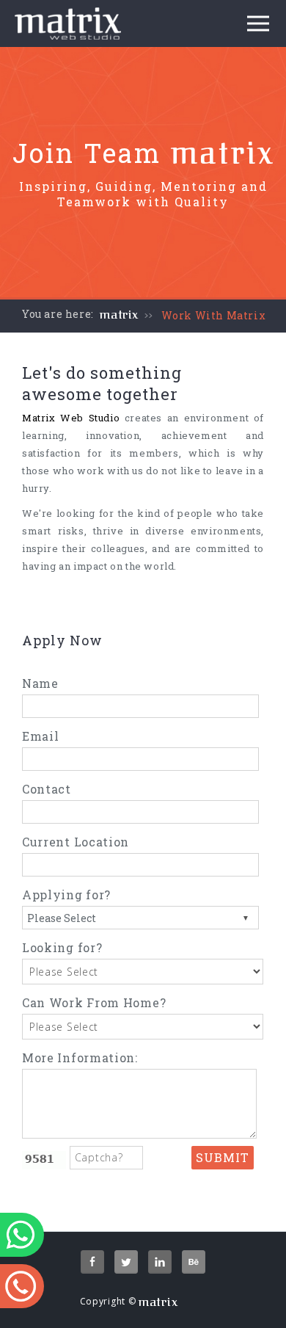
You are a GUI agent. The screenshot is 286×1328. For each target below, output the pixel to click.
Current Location (75, 841)
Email (40, 736)
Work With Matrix (213, 315)
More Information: (80, 1057)
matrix (119, 315)
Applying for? (66, 894)
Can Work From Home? (94, 1002)
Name (40, 683)
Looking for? (62, 947)
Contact (46, 789)
